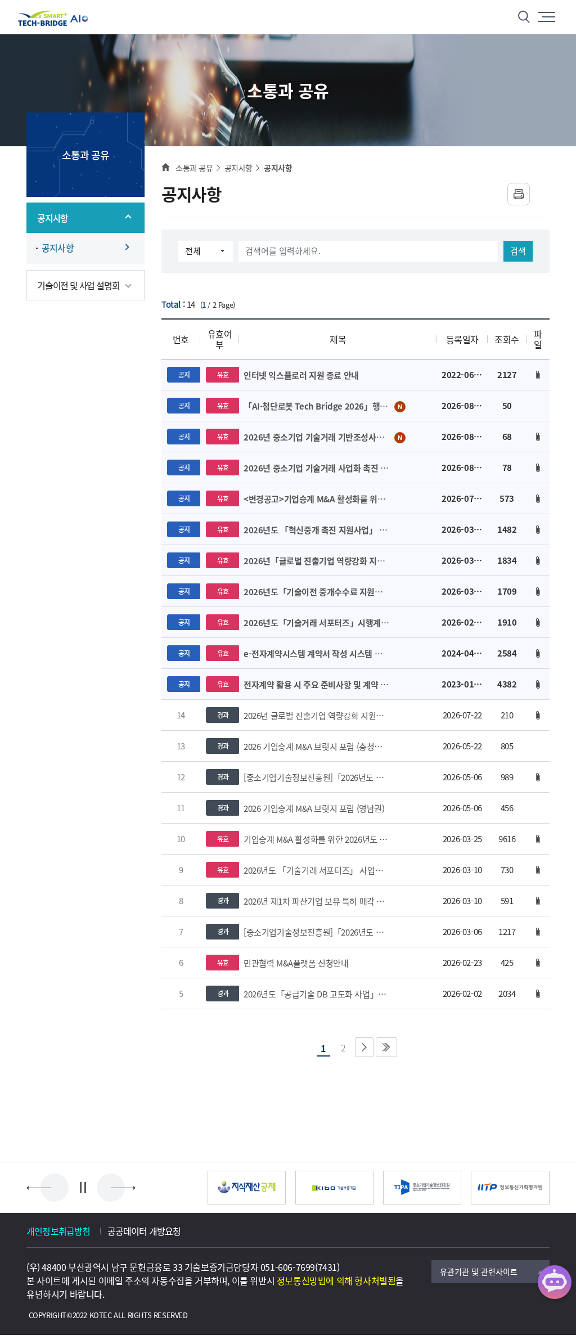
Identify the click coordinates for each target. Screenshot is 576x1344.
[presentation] (54, 1188)
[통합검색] (524, 16)
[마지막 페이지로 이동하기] (386, 1047)
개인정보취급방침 (58, 1231)
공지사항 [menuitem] (58, 248)
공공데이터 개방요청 (144, 1231)
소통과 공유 (194, 167)
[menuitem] (85, 218)
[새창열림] (247, 1187)
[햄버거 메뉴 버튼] (547, 17)
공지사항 (238, 167)
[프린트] (518, 194)
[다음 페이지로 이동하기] (364, 1047)
